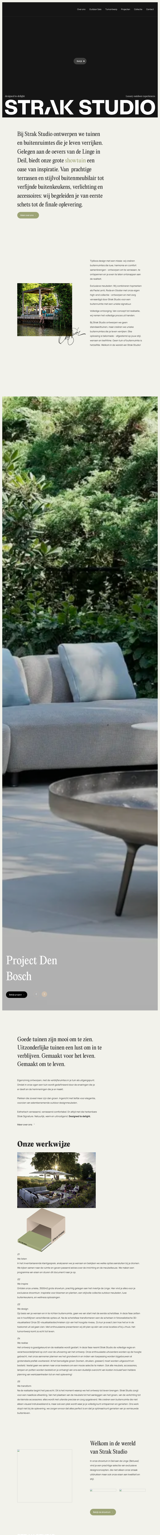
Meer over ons (24, 1124)
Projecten (125, 9)
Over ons (81, 9)
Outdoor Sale (95, 9)
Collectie (138, 9)
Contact (150, 9)
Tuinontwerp (111, 9)
